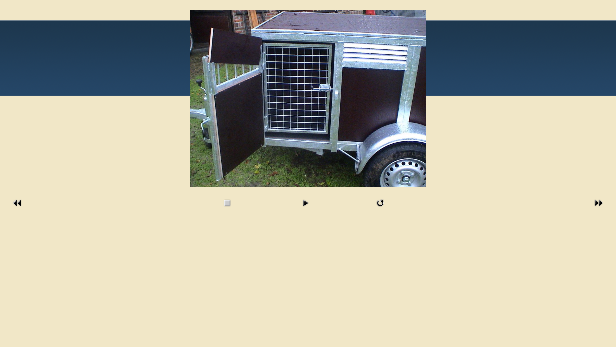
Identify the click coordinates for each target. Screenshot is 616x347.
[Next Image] (598, 207)
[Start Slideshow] (305, 207)
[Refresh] (380, 207)
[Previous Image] (17, 207)
